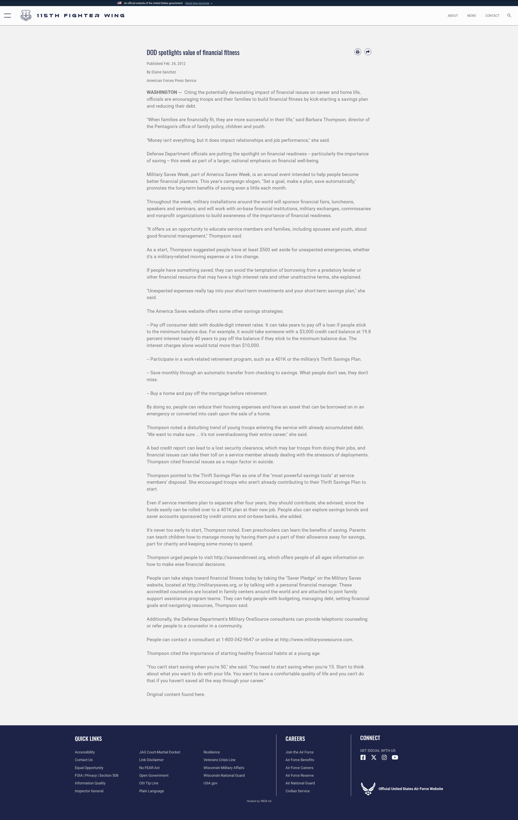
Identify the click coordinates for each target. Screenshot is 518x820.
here (199, 694)
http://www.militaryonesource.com (316, 639)
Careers (295, 738)
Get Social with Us (378, 750)
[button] (199, 3)
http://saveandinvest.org (239, 557)
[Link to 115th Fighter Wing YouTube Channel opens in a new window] (395, 757)
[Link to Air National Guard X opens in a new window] (374, 757)
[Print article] (357, 51)
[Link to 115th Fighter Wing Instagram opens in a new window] (384, 757)
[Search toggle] (509, 16)
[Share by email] (367, 51)
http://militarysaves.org (211, 585)
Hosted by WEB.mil (259, 801)
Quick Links (88, 738)
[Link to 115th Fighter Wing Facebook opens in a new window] (363, 757)
